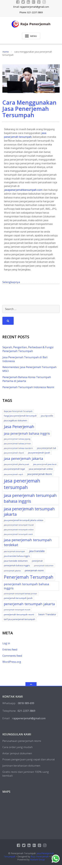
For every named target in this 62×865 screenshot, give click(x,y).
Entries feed (9, 649)
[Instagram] (44, 2)
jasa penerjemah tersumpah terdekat (28, 542)
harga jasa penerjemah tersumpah (20, 415)
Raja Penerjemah (40, 856)
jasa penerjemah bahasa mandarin (18, 448)
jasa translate (37, 551)
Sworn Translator (47, 614)
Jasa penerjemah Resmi (39, 474)
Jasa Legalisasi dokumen (15, 420)
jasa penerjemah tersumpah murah (19, 525)
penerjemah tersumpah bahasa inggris (26, 586)
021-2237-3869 (26, 711)
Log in (6, 643)
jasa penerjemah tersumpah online (19, 529)
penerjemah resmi (34, 570)
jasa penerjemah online (41, 468)
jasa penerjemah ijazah (39, 452)
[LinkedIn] (28, 2)
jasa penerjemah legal (14, 468)
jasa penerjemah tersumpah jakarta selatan (23, 520)
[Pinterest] (39, 2)
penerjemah (37, 561)
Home (5, 51)
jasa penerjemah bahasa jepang (17, 439)
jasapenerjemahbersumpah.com (23, 189)
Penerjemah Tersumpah (28, 577)
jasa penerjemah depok (14, 453)
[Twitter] (23, 2)
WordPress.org (11, 662)
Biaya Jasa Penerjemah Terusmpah (18, 411)
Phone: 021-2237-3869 (31, 12)
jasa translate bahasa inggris (17, 556)
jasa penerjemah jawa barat (44, 464)
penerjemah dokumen (43, 565)
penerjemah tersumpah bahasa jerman (20, 593)
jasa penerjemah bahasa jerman (17, 443)
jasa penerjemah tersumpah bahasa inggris (30, 498)
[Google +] (33, 2)
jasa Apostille (47, 415)
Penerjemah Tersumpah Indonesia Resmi (28, 387)
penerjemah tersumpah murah (17, 610)
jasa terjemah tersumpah (14, 551)
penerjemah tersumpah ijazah (18, 598)
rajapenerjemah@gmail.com (34, 6)
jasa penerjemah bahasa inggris (27, 433)
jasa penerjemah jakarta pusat (16, 464)
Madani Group (37, 859)
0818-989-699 (26, 703)
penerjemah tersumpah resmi (19, 614)
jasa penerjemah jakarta (23, 458)
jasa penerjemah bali (46, 448)
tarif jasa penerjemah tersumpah (19, 619)
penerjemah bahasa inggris (17, 565)
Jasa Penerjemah (19, 426)
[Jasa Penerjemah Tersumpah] (31, 24)
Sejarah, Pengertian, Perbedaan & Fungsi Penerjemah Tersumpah (28, 349)
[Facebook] (18, 2)
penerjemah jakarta (12, 571)
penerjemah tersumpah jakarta (29, 604)
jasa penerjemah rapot (13, 474)
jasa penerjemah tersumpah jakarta (29, 511)
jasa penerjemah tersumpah (22, 483)
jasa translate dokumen (16, 560)
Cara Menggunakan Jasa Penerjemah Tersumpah (29, 109)
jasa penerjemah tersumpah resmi (18, 534)
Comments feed (12, 655)
